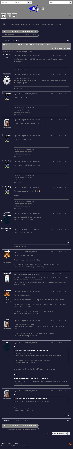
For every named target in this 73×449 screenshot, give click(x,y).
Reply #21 (17, 187)
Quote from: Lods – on (31, 350)
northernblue (7, 75)
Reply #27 (17, 321)
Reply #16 (17, 75)
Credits (17, 443)
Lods (7, 119)
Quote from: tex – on (31, 398)
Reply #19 (17, 136)
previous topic (57, 48)
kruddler (7, 251)
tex (6, 342)
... (20, 40)
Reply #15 (17, 55)
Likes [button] (67, 242)
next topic (66, 48)
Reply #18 (17, 120)
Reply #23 (17, 229)
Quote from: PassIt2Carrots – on (31, 378)
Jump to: (48, 433)
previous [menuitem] (6, 40)
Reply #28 (17, 343)
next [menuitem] (26, 40)
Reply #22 (17, 214)
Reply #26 (17, 292)
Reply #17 (17, 94)
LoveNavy (6, 93)
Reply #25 (17, 274)
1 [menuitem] (11, 40)
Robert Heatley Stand (29, 31)
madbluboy (7, 56)
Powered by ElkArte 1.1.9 (7, 443)
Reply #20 (17, 162)
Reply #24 (17, 252)
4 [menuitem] (18, 40)
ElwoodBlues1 (7, 274)
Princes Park (14, 31)
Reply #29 (17, 391)
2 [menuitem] (13, 40)
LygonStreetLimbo (7, 214)
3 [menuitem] (16, 40)
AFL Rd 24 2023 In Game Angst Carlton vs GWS (20, 35)
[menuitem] (6, 40)
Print (67, 40)
